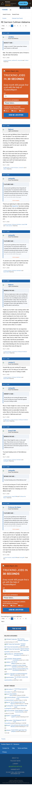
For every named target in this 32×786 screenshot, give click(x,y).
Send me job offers (16, 115)
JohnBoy (11, 37)
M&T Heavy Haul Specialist (11, 647)
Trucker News (15, 761)
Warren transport (24, 648)
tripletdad (14, 666)
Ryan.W (12, 703)
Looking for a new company (19, 665)
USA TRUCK (14, 662)
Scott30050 (15, 660)
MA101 (12, 675)
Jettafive (13, 663)
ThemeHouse (25, 782)
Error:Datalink (13, 694)
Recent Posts (15, 14)
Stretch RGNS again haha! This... (19, 730)
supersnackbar (8, 680)
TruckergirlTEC (8, 708)
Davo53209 (15, 670)
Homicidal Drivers (15, 715)
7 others (26, 60)
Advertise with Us (15, 766)
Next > (3, 28)
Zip (5, 93)
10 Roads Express (18, 653)
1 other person (8, 225)
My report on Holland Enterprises (18, 673)
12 (25, 25)
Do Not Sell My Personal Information (15, 773)
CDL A (7, 111)
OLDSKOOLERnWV (9, 700)
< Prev (2, 25)
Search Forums (6, 14)
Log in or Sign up (25, 7)
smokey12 (11, 362)
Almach (13, 726)
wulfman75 (14, 60)
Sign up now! (16, 628)
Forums (5, 9)
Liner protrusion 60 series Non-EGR (20, 725)
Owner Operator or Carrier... (22, 710)
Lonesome (21, 167)
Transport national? (22, 644)
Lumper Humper (7, 60)
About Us (15, 758)
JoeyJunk (20, 60)
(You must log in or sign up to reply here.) (11, 616)
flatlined (10, 129)
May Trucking (21, 639)
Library (15, 764)
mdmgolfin (11, 178)
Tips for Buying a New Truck (18, 702)
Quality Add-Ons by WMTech (16, 781)
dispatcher (15, 206)
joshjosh (13, 731)
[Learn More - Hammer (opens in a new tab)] (16, 3)
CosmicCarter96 (19, 712)
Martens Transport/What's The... (21, 668)
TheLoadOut (7, 723)
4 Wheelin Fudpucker (23, 640)
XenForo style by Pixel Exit (16, 780)
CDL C (22, 111)
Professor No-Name (16, 224)
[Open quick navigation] (28, 18)
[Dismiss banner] (30, 3)
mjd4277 (13, 716)
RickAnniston (6, 167)
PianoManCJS (17, 655)
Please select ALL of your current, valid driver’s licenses (14, 107)
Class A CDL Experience (11, 100)
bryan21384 (24, 224)
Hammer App (15, 769)
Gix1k (11, 695)
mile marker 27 (8, 692)
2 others (7, 352)
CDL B (14, 111)
